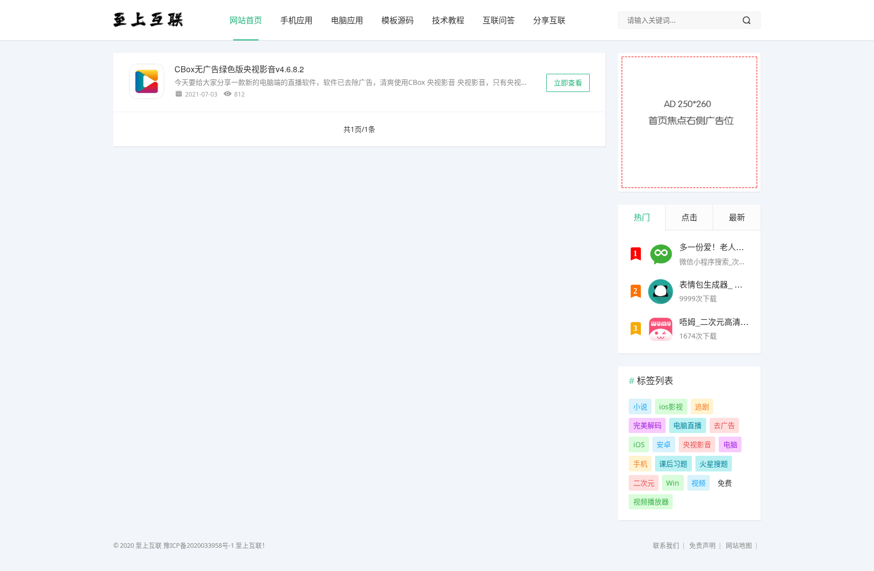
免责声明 (702, 545)
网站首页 (246, 20)
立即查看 (568, 82)
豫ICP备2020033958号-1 (198, 545)
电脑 (730, 444)
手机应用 (296, 20)
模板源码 (397, 20)
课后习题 (673, 463)
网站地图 (739, 545)
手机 (640, 463)
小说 (640, 406)
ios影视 (671, 406)
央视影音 (697, 444)
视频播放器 (651, 501)
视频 (698, 483)
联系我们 (666, 545)
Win (672, 483)
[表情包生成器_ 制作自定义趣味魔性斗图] (660, 291)
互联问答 (499, 20)
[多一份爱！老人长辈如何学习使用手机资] (660, 254)
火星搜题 (714, 463)
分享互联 (549, 20)
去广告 (724, 425)
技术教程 (448, 20)
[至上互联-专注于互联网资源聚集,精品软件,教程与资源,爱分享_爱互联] (148, 27)
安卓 (664, 444)
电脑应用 (347, 20)
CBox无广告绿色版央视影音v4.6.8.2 (239, 69)
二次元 (643, 483)
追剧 (702, 406)
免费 (725, 483)
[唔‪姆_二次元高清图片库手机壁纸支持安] (660, 329)
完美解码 (647, 425)
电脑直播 (687, 425)
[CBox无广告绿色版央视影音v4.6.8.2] (146, 83)
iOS (639, 444)
